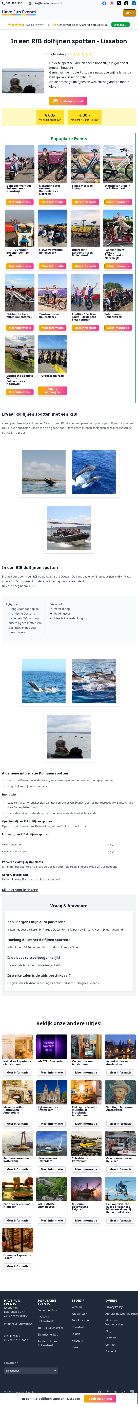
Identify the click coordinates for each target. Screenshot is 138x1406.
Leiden (76, 1334)
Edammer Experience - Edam (17, 1256)
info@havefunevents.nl (47, 3)
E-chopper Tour (47, 1310)
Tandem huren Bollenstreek (49, 315)
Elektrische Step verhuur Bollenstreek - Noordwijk (50, 190)
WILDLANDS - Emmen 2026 (46, 1205)
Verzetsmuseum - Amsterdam (83, 1063)
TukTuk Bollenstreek (51, 1328)
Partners (110, 1338)
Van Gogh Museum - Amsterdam (119, 1108)
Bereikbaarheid (81, 1320)
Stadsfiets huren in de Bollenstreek (117, 187)
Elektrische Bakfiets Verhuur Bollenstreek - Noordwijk (19, 380)
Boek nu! (119, 24)
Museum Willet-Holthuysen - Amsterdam (13, 1109)
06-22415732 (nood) (16, 1340)
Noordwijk (78, 1327)
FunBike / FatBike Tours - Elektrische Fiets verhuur (84, 316)
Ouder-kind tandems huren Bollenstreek (82, 252)
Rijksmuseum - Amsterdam (48, 1108)
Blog (108, 1331)
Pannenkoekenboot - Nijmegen (17, 1205)
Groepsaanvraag (52, 376)
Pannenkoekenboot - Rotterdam (17, 1159)
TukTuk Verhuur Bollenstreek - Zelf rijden (18, 252)
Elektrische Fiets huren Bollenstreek (19, 315)
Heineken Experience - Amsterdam (17, 1063)
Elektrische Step (48, 1334)
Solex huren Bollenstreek (113, 315)
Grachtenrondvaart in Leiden (119, 1159)
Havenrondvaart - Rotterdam (49, 1159)
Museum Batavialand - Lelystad (81, 1206)
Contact (110, 1344)
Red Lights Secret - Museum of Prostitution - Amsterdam (84, 1111)
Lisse (75, 1347)
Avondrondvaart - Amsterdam (118, 1063)
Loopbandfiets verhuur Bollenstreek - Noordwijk (114, 254)
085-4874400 (14, 3)
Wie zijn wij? (79, 1314)
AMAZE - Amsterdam (51, 1061)
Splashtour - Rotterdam (80, 1159)
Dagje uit (111, 1351)
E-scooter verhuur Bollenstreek (51, 251)
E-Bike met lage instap (82, 187)
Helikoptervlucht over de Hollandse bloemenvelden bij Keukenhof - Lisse (118, 1208)
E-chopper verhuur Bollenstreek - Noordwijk (18, 188)
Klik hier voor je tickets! (20, 889)
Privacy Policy (114, 1307)
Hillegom (77, 1340)
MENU (129, 13)
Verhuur (77, 1307)
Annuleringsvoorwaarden (121, 1314)
